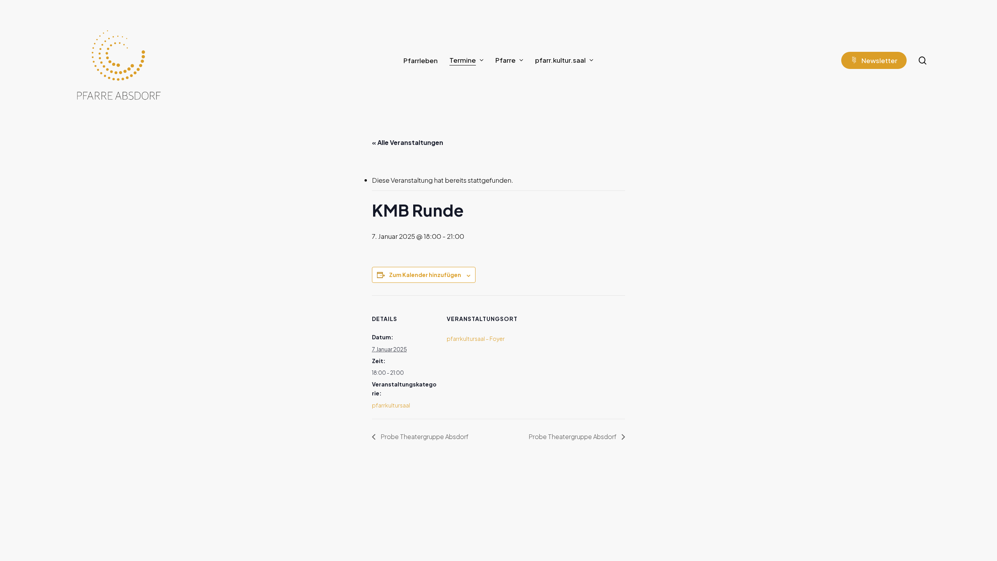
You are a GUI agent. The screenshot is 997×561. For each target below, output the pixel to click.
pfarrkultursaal (391, 405)
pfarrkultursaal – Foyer (476, 338)
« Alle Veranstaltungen (407, 142)
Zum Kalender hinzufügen (425, 274)
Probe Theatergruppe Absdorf (424, 436)
